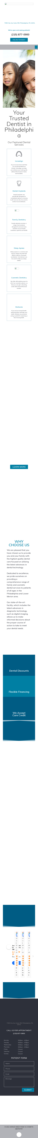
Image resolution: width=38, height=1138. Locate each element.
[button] (19, 40)
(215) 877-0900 (20, 34)
